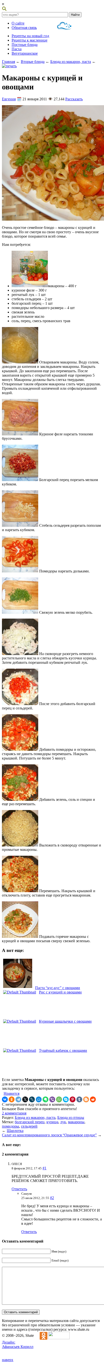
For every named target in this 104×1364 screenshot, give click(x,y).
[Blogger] (86, 1099)
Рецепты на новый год (30, 36)
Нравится (11, 1093)
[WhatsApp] (59, 1099)
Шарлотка (15, 1131)
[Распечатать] (9, 66)
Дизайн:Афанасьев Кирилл (17, 1344)
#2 (52, 1198)
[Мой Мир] (39, 1099)
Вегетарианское (25, 53)
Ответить (19, 1189)
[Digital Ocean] (64, 26)
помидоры (10, 1126)
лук (63, 1122)
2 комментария (14, 1113)
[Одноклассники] (12, 1099)
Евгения (9, 99)
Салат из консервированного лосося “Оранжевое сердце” (49, 1135)
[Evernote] (45, 1099)
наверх (7, 1360)
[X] (25, 1099)
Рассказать (74, 99)
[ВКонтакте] (5, 1099)
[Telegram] (18, 1099)
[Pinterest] (72, 1099)
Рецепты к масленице (29, 40)
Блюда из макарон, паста (70, 62)
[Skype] (66, 1099)
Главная (8, 62)
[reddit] (93, 1099)
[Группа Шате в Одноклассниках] (41, 1335)
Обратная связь (24, 28)
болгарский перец (30, 1122)
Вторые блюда (33, 62)
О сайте (18, 23)
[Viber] (52, 1099)
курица (52, 1122)
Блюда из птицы (70, 1117)
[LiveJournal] (32, 1099)
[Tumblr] (79, 1099)
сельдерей (29, 1126)
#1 (44, 1168)
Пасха (17, 49)
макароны (76, 1122)
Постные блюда (24, 45)
